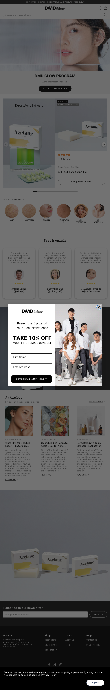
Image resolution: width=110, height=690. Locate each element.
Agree (95, 683)
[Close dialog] (99, 307)
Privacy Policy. (49, 675)
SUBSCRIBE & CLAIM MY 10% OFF (31, 379)
